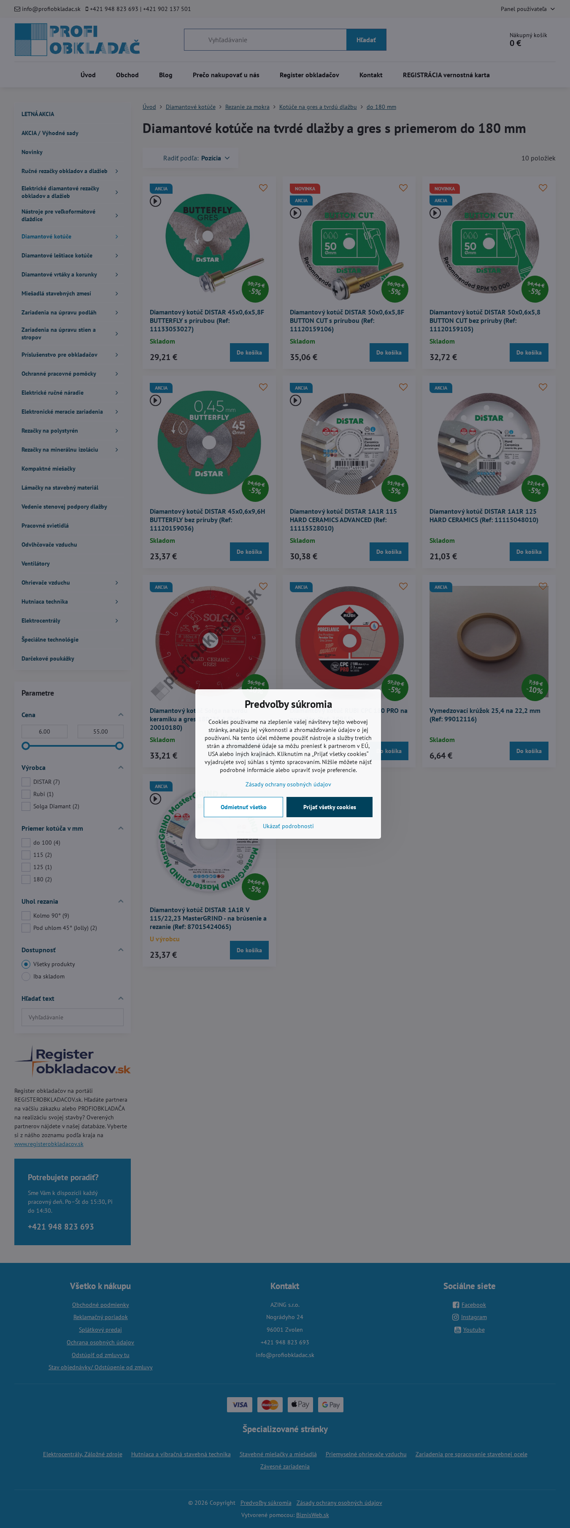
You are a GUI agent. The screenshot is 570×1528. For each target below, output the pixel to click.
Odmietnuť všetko (244, 807)
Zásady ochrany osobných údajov (288, 784)
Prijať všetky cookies (329, 807)
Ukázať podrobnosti (288, 826)
